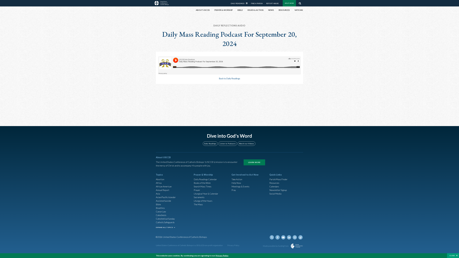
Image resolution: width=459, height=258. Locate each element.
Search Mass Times (202, 186)
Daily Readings (237, 3)
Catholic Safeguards (165, 222)
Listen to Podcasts (228, 144)
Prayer (197, 190)
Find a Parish (257, 3)
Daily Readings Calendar (247, 3)
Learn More (254, 162)
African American (164, 186)
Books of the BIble (202, 183)
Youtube (283, 237)
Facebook (277, 237)
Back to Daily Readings (229, 78)
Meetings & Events (240, 186)
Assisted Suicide (163, 200)
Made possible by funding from (276, 246)
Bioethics (160, 208)
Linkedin (289, 237)
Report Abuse (272, 3)
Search (300, 3)
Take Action (237, 179)
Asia (158, 193)
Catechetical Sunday (165, 218)
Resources (274, 183)
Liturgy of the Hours (203, 200)
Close (452, 255)
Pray (234, 190)
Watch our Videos (246, 144)
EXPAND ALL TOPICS (164, 227)
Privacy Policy (233, 245)
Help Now (289, 3)
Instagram (295, 237)
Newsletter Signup (278, 190)
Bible (158, 204)
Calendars (274, 186)
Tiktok (300, 237)
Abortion (160, 179)
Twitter (272, 237)
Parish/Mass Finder (278, 179)
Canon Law (161, 211)
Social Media (275, 193)
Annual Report (162, 190)
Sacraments (199, 197)
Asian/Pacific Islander (166, 197)
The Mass (198, 204)
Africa (158, 183)
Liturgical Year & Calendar (206, 193)
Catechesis (161, 215)
